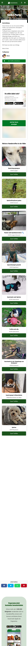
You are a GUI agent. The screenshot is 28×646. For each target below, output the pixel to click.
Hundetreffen (7, 9)
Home (2, 9)
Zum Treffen (14, 174)
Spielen (14, 427)
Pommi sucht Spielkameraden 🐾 (14, 233)
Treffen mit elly (14, 329)
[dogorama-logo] (12, 3)
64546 (19, 9)
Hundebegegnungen (14, 168)
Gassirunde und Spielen (14, 297)
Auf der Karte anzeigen (14, 123)
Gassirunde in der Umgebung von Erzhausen (14, 362)
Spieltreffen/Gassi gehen (14, 200)
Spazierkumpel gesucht (14, 265)
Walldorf (14, 9)
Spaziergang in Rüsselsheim (14, 395)
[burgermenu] (2, 2)
